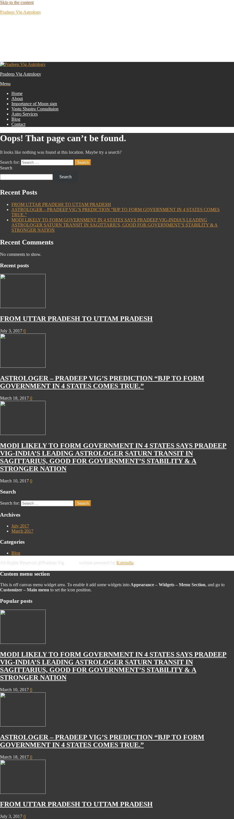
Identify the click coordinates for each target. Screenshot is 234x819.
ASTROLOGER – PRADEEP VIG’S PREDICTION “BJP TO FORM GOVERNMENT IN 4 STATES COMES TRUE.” (102, 382)
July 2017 (20, 525)
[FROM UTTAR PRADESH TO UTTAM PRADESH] (23, 306)
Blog (15, 119)
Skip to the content (17, 2)
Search (6, 167)
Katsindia (125, 562)
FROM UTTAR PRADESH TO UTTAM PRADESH (61, 204)
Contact (18, 124)
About (17, 98)
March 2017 (22, 531)
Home (17, 93)
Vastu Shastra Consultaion (34, 108)
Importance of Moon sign (34, 103)
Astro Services (24, 114)
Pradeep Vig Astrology (20, 12)
